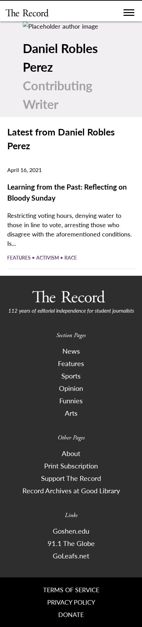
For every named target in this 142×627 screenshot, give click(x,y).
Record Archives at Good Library (71, 490)
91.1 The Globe (71, 543)
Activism (48, 257)
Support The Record (71, 478)
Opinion (71, 388)
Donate (71, 614)
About (71, 453)
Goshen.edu (71, 531)
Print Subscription (71, 466)
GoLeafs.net (71, 555)
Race (70, 257)
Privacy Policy (71, 602)
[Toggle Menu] (128, 14)
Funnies (71, 400)
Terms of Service (71, 589)
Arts (71, 413)
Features (19, 257)
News (71, 351)
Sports (71, 376)
